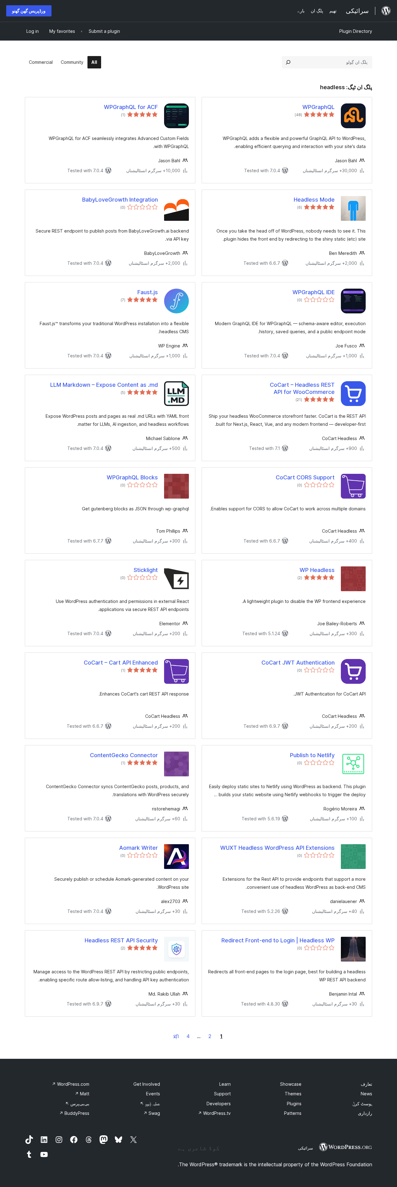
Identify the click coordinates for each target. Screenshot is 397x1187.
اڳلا (176, 1036)
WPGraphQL (318, 107)
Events (153, 1093)
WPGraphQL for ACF (131, 107)
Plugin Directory (355, 31)
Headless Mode (314, 199)
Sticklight (146, 570)
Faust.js (147, 292)
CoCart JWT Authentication (298, 662)
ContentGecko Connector (124, 755)
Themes (293, 1093)
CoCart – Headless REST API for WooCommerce (302, 388)
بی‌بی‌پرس (77, 1103)
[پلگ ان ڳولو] (288, 62)
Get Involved (146, 1084)
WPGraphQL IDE (313, 292)
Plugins (294, 1103)
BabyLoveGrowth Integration (120, 199)
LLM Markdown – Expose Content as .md (104, 385)
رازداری (365, 1113)
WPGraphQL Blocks (132, 477)
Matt (82, 1093)
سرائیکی (305, 1148)
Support (222, 1093)
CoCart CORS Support (305, 477)
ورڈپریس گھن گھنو (29, 10)
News (366, 1093)
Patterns (292, 1113)
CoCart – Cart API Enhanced (121, 662)
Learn (225, 1084)
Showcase (290, 1084)
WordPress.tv (214, 1113)
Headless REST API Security (121, 940)
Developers (219, 1103)
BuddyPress (74, 1113)
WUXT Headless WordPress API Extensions (277, 847)
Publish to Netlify (312, 755)
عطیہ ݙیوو (150, 1103)
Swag (151, 1113)
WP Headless (317, 570)
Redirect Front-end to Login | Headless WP (278, 940)
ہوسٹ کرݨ (362, 1103)
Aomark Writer (138, 847)
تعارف (366, 1084)
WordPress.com (70, 1084)
